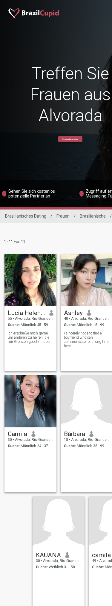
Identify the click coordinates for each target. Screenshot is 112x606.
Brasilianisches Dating (25, 216)
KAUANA (48, 555)
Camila (17, 434)
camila (101, 555)
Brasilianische (93, 216)
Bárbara (74, 434)
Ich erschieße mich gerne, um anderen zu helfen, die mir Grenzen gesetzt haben (29, 337)
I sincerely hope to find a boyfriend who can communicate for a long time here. (86, 339)
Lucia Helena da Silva (26, 312)
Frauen (63, 216)
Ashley (73, 312)
